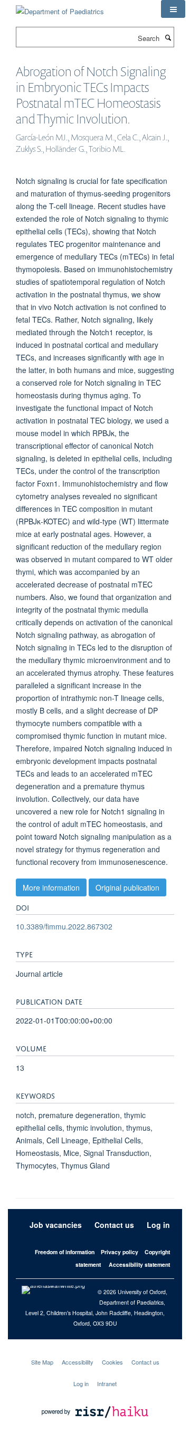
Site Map (42, 1362)
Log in (158, 1225)
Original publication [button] (127, 887)
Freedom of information (64, 1252)
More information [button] (51, 887)
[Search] (168, 37)
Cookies (112, 1362)
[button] (173, 9)
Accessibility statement (139, 1264)
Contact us (114, 1225)
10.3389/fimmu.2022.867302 (64, 926)
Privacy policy (119, 1252)
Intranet (107, 1383)
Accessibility (77, 1362)
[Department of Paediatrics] (60, 8)
